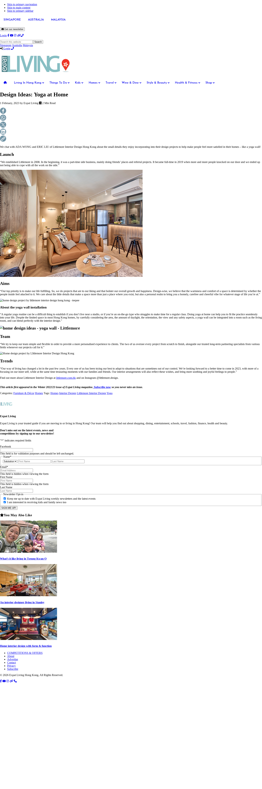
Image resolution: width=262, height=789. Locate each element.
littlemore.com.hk (66, 377)
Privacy (11, 665)
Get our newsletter (13, 29)
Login (3, 35)
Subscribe (12, 668)
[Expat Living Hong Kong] (35, 73)
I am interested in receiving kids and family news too (36, 502)
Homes (39, 393)
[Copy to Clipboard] (131, 138)
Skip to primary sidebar (20, 10)
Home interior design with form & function (26, 645)
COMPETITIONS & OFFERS (25, 652)
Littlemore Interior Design (91, 393)
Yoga (109, 393)
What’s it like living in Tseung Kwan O (23, 558)
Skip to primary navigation (22, 4)
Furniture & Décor (23, 393)
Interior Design (67, 393)
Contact (11, 662)
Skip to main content (18, 7)
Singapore (5, 45)
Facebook (5, 446)
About (10, 656)
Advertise (12, 659)
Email (4, 466)
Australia (17, 45)
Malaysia (28, 45)
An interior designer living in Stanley (22, 602)
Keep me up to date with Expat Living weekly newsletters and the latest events (51, 498)
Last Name (6, 487)
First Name (6, 477)
